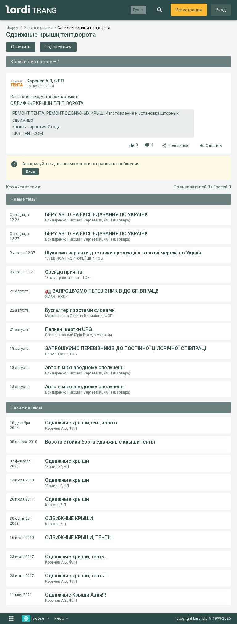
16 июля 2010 (22, 537)
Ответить (21, 46)
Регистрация (189, 9)
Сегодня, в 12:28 (19, 217)
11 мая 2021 (21, 595)
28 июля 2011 (22, 499)
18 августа (19, 348)
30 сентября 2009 (20, 521)
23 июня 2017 (22, 557)
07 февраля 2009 (20, 463)
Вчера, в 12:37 (22, 253)
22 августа (19, 291)
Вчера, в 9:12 (21, 272)
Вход (221, 9)
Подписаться (58, 46)
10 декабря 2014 (20, 425)
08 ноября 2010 (23, 442)
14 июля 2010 (22, 480)
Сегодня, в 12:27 (19, 236)
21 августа (19, 329)
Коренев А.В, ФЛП (45, 80)
